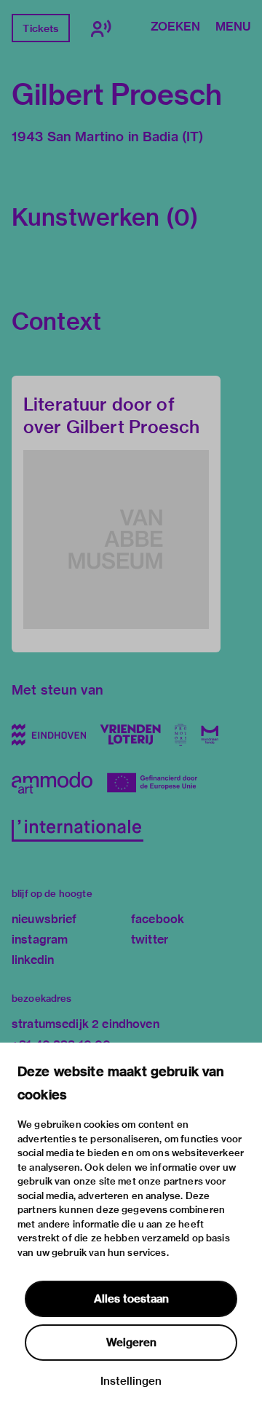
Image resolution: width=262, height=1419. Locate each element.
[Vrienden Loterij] (130, 735)
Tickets (40, 28)
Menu (232, 27)
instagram (40, 939)
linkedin (33, 960)
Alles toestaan (131, 1299)
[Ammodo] (52, 783)
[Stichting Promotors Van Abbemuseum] (181, 735)
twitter (149, 939)
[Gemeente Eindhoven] (49, 735)
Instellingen (131, 1381)
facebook (157, 919)
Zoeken (175, 27)
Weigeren (131, 1342)
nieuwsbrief (44, 919)
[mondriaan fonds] (210, 735)
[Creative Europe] (158, 783)
